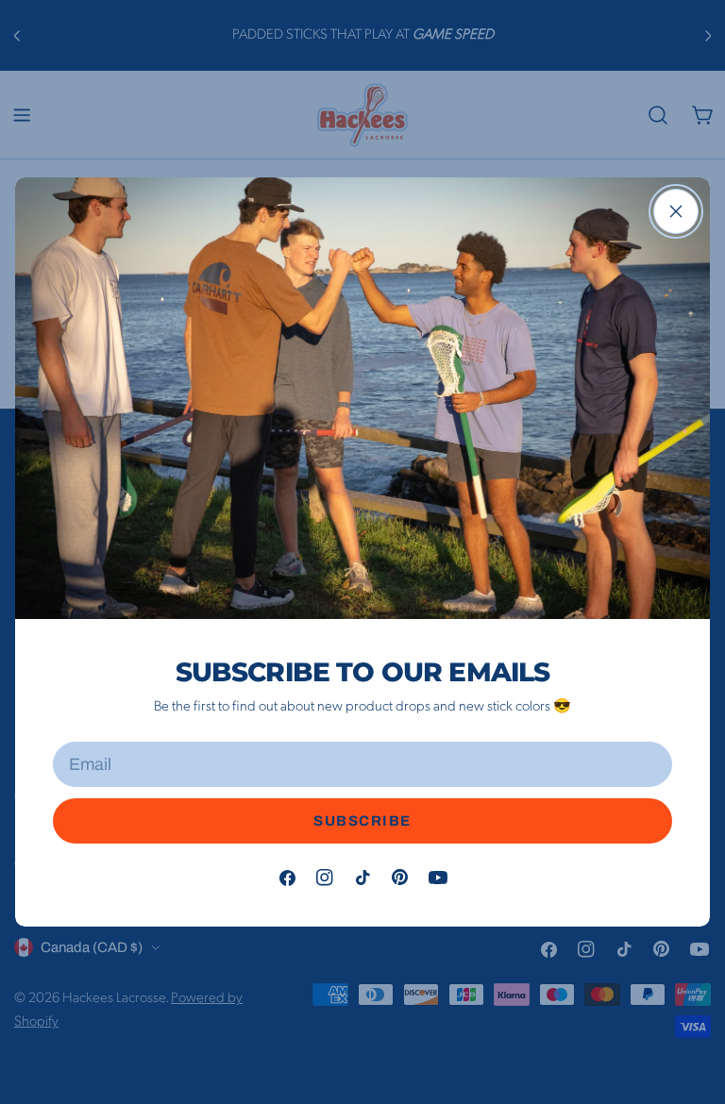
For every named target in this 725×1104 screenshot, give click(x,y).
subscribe (362, 820)
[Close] (676, 211)
